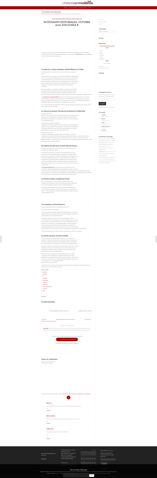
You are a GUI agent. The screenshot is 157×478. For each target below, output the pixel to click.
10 (81, 458)
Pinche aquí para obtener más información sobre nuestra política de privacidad (94, 473)
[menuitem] (65, 7)
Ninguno (102, 59)
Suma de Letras (105, 138)
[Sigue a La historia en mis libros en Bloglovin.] (67, 350)
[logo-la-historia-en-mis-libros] (78, 3)
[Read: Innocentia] (100, 130)
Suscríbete (101, 23)
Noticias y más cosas (47, 13)
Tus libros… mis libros (103, 21)
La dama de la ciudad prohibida (52, 69)
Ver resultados (107, 63)
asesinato (105, 151)
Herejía (103, 122)
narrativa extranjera (80, 328)
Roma (88, 330)
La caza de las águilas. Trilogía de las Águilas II (58, 111)
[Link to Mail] (151, 3)
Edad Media (111, 148)
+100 (101, 57)
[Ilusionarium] (156, 239)
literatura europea (57, 328)
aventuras (102, 153)
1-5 (101, 50)
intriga (114, 151)
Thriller (88, 328)
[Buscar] (93, 7)
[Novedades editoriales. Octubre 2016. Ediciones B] (66, 40)
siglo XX (105, 153)
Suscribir (102, 103)
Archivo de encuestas (104, 68)
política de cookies (59, 473)
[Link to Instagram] (142, 3)
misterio (114, 140)
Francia (111, 151)
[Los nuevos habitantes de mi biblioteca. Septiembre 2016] (1, 239)
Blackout (103, 118)
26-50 (101, 53)
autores (110, 140)
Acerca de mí (101, 19)
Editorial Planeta (105, 148)
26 (86, 462)
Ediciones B (60, 330)
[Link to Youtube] (147, 3)
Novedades (46, 330)
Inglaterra (109, 138)
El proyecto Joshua (48, 179)
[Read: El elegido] (100, 115)
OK (91, 475)
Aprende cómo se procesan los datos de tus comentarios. (77, 394)
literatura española (72, 330)
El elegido (103, 114)
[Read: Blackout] (100, 119)
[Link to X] (144, 3)
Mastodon (43, 459)
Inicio (42, 13)
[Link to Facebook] (149, 3)
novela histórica (82, 330)
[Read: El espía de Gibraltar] (100, 127)
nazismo (108, 151)
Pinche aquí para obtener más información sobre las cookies (76, 475)
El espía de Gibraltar (105, 126)
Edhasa (108, 142)
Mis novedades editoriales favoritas (57, 13)
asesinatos (113, 160)
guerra (104, 146)
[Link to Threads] (146, 3)
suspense (100, 138)
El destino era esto (48, 236)
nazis (102, 146)
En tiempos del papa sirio (50, 146)
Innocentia (103, 130)
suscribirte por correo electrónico (67, 339)
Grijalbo (109, 160)
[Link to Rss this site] (153, 3)
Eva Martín (71, 325)
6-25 (101, 52)
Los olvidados (46, 204)
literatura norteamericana (109, 157)
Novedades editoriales (69, 328)
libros (50, 328)
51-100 (101, 55)
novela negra (109, 159)
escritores (104, 142)
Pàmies (108, 153)
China (65, 330)
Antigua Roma (53, 330)
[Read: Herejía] (100, 123)
